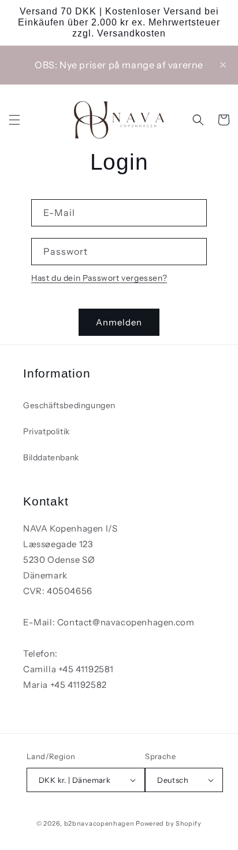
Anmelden (119, 322)
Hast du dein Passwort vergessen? (99, 278)
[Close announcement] (223, 65)
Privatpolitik (46, 431)
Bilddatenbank (51, 457)
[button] (14, 120)
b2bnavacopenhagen (99, 823)
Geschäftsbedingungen (69, 405)
